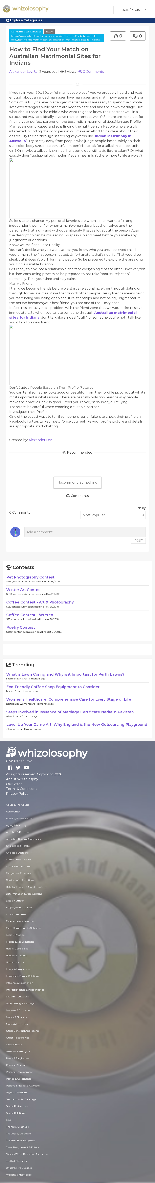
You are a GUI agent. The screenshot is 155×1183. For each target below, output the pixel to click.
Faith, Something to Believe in (23, 928)
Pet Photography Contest (30, 577)
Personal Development (19, 1071)
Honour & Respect (16, 955)
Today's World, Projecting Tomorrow (27, 1154)
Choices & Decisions (17, 852)
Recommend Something (77, 482)
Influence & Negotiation (19, 982)
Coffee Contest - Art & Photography (40, 602)
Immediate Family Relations (22, 975)
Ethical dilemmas (16, 914)
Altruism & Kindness (17, 832)
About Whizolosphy (22, 779)
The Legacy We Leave (18, 1133)
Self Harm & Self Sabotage (26, 31)
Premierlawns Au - (17, 678)
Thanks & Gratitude (17, 1126)
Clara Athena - (15, 728)
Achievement (14, 811)
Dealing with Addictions (20, 880)
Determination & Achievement (24, 893)
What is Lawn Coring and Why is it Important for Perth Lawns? (65, 674)
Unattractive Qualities (19, 1167)
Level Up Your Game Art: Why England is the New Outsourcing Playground (76, 724)
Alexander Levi (21, 72)
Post (138, 540)
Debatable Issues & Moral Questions (26, 886)
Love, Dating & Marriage (20, 1003)
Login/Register (133, 10)
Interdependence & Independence (25, 989)
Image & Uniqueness (17, 969)
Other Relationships (17, 1037)
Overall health (14, 1044)
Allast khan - (14, 716)
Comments (93, 72)
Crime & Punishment (18, 866)
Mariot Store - (14, 691)
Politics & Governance (18, 1078)
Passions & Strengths (18, 1051)
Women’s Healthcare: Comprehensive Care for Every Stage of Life (68, 699)
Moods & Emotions (17, 1023)
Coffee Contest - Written (29, 615)
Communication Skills (19, 859)
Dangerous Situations (18, 873)
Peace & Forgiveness (17, 1058)
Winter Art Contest (24, 590)
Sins (8, 1119)
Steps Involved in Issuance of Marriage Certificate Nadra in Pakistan (70, 712)
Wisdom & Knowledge (18, 1174)
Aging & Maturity (16, 825)
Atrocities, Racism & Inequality (23, 838)
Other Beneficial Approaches (22, 1030)
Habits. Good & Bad (17, 948)
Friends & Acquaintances (20, 941)
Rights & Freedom (16, 1092)
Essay (49, 31)
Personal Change (16, 1065)
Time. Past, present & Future (22, 1147)
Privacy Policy (17, 794)
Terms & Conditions (21, 789)
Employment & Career (19, 907)
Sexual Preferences (16, 1106)
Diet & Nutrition (15, 900)
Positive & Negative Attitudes (23, 1085)
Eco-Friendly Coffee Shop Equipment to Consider (52, 687)
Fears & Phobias (15, 934)
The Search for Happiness (20, 1140)
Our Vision (14, 784)
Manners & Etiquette (18, 1010)
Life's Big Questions (17, 996)
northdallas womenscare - (21, 703)
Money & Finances (16, 1017)
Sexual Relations (15, 1112)
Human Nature (15, 962)
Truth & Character (16, 1160)
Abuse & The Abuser (17, 804)
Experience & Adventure (20, 921)
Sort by (141, 508)
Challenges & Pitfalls (17, 845)
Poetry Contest (20, 627)
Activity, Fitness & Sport (20, 818)
